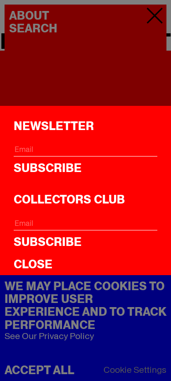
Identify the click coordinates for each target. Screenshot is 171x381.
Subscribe (48, 168)
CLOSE (33, 264)
